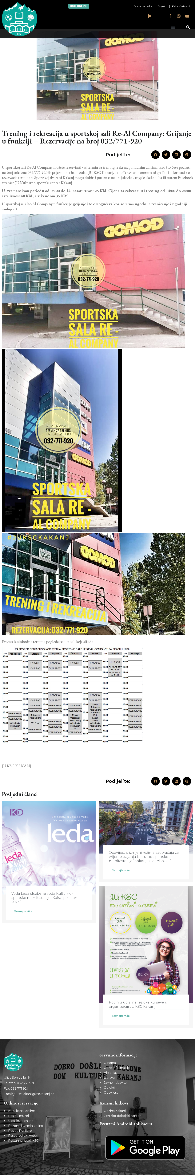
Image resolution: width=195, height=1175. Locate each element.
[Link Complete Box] (49, 862)
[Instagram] (179, 16)
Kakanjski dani (181, 6)
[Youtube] (187, 16)
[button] (173, 27)
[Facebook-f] (170, 16)
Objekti (162, 6)
